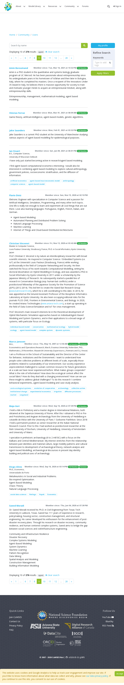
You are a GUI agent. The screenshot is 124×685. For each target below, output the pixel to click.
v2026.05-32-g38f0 (77, 657)
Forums (85, 6)
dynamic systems (62, 330)
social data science (18, 494)
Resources (52, 6)
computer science (17, 184)
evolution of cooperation (44, 388)
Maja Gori (14, 406)
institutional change (18, 391)
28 (66, 57)
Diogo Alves (15, 466)
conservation (38, 327)
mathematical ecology (56, 327)
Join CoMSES (15, 617)
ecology (13, 330)
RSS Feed (107, 625)
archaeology (63, 388)
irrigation (58, 391)
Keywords (98, 57)
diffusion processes (73, 391)
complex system (46, 330)
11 (50, 57)
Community (70, 6)
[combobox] (103, 63)
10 (44, 57)
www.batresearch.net (20, 290)
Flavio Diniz (15, 195)
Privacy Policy (16, 625)
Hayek (41, 494)
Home (12, 34)
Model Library (35, 6)
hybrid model (73, 327)
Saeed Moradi (16, 505)
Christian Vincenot (19, 243)
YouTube (106, 617)
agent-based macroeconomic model (45, 181)
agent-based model (36, 184)
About (18, 6)
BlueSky (110, 621)
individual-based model (20, 327)
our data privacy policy (97, 675)
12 (55, 57)
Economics (51, 494)
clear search (53, 51)
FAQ (11, 629)
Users (35, 34)
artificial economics (18, 181)
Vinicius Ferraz (17, 112)
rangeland (24, 395)
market (13, 395)
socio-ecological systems (20, 388)
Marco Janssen (17, 341)
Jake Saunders (17, 130)
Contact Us (14, 621)
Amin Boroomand (18, 68)
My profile (103, 45)
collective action (78, 388)
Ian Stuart (14, 151)
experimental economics (40, 391)
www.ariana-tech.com (52, 303)
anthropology (68, 181)
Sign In (118, 6)
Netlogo (32, 494)
